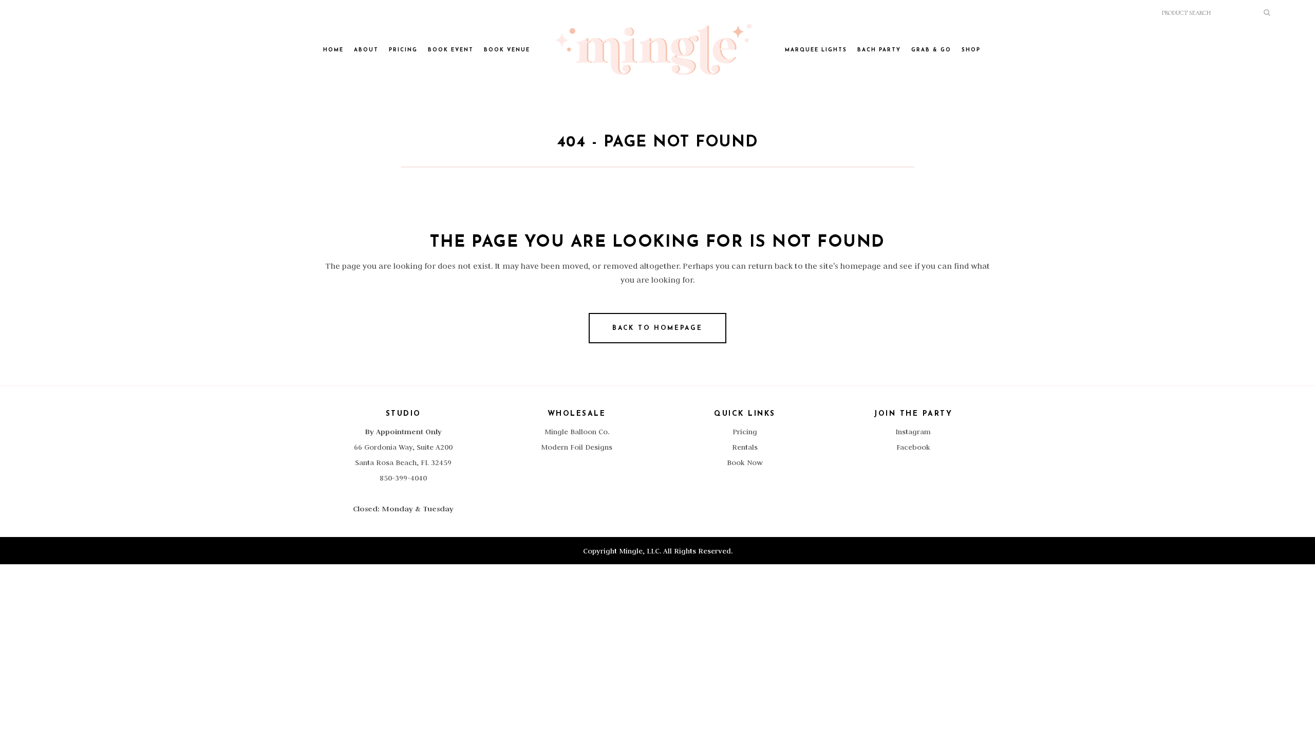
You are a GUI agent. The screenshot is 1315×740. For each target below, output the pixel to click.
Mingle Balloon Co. (576, 431)
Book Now (745, 462)
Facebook (913, 447)
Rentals (745, 447)
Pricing (744, 431)
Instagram (913, 431)
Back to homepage (657, 328)
